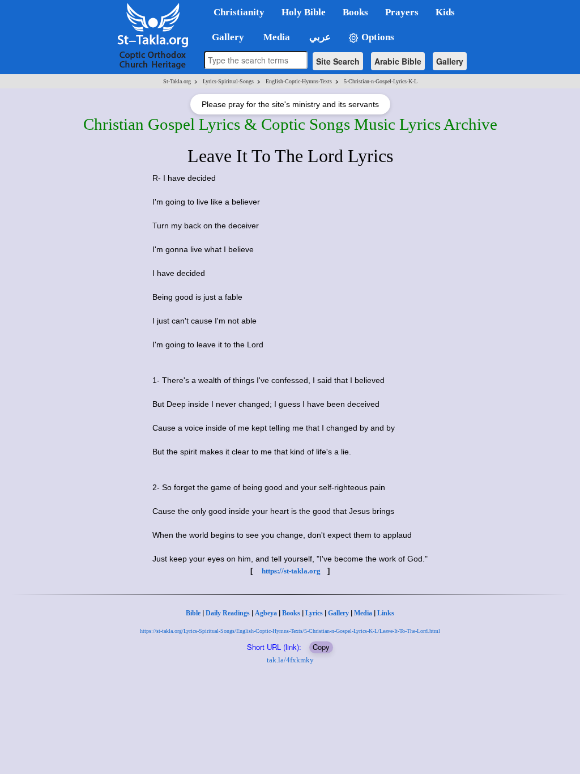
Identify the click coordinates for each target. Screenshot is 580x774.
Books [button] (355, 12)
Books (291, 613)
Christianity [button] (239, 12)
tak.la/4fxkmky (290, 660)
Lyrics (314, 613)
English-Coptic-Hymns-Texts (299, 81)
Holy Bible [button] (304, 12)
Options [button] (376, 37)
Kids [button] (445, 12)
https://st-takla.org (291, 571)
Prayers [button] (402, 12)
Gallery (449, 61)
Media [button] (275, 37)
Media (363, 613)
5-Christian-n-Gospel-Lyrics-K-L (380, 81)
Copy (321, 646)
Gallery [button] (224, 37)
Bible (193, 613)
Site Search (338, 61)
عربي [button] (319, 37)
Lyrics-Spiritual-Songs (228, 81)
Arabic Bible (397, 61)
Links (385, 613)
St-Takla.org (177, 81)
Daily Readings (228, 613)
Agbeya (266, 613)
